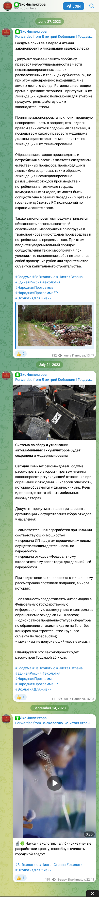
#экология (51, 282)
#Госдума (23, 277)
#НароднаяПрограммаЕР (36, 293)
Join (77, 6)
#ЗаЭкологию (43, 277)
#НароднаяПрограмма (34, 287)
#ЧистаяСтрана (69, 277)
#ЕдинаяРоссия (28, 282)
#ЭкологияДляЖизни (33, 298)
